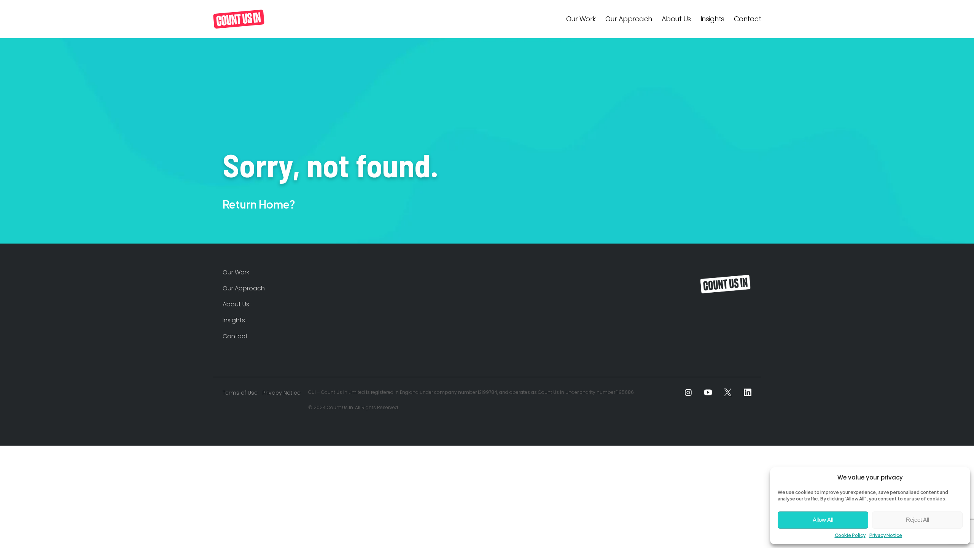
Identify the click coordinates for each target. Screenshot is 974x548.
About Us (676, 19)
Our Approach (628, 19)
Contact (747, 19)
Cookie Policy (850, 535)
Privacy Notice (885, 535)
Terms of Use (240, 393)
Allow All (823, 519)
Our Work (581, 19)
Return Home (256, 204)
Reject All (917, 519)
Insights (712, 19)
